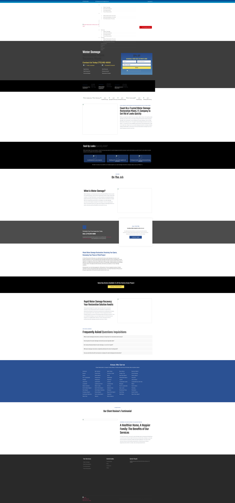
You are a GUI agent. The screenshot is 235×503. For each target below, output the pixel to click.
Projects (102, 21)
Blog (101, 23)
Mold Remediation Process (109, 17)
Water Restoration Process (109, 15)
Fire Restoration (107, 10)
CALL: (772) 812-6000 (89, 234)
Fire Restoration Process (109, 18)
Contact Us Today (97, 62)
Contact (102, 24)
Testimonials (103, 20)
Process (101, 13)
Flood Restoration (107, 11)
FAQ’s (101, 26)
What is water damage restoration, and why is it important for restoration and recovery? (103, 336)
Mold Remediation (107, 8)
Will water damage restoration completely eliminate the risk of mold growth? (101, 348)
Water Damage (106, 7)
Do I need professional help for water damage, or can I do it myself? (98, 344)
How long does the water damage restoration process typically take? (99, 340)
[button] (116, 27)
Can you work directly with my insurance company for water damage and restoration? (102, 352)
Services (102, 4)
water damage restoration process (119, 150)
